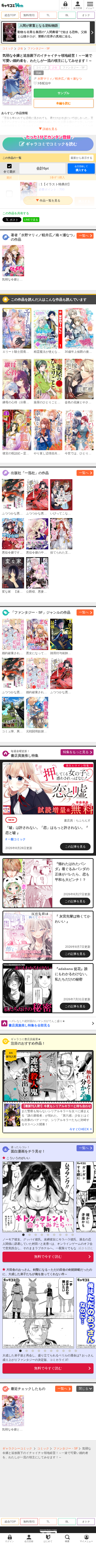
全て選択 (9, 171)
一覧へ (84, 235)
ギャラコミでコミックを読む (51, 144)
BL (67, 15)
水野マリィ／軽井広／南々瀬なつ (59, 78)
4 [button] (42, 1235)
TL (48, 15)
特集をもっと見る (76, 752)
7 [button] (60, 1235)
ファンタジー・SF (39, 48)
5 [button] (48, 1235)
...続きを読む (84, 1248)
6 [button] (54, 1235)
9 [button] (72, 1235)
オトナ (86, 15)
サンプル (63, 93)
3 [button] (35, 1235)
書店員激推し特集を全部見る (37, 1023)
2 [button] (29, 1235)
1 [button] (23, 1235)
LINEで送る (31, 219)
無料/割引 (29, 15)
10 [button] (76, 1351)
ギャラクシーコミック (17, 1448)
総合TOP (10, 15)
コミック (7, 48)
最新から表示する (81, 157)
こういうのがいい (18, 1158)
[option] (37, 1196)
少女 (20, 48)
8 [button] (66, 1235)
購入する (81, 168)
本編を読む (63, 103)
